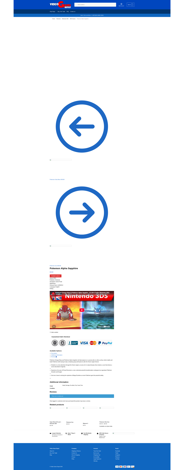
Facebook (117, 451)
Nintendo (58, 18)
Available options (55, 276)
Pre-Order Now (106, 428)
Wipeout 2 (85, 423)
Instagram (117, 455)
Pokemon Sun (69, 422)
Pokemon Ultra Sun (104, 422)
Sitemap (95, 461)
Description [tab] (54, 353)
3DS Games (72, 18)
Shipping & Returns (76, 451)
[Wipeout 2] (90, 414)
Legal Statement (97, 459)
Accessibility (96, 457)
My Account (121, 5)
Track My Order (97, 451)
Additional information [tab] (56, 355)
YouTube (117, 459)
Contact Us (74, 453)
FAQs (73, 459)
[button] (130, 5)
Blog (51, 455)
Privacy (73, 457)
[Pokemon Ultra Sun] (106, 413)
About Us (52, 451)
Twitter (116, 453)
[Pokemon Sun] (73, 413)
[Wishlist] (62, 409)
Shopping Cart (96, 455)
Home (53, 18)
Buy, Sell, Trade (53, 453)
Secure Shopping (76, 455)
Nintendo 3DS (65, 18)
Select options (57, 428)
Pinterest (117, 457)
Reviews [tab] (54, 356)
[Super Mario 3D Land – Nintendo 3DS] (57, 413)
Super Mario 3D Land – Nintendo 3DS (55, 422)
